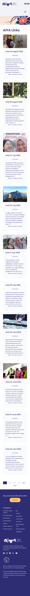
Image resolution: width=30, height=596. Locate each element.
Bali (17, 511)
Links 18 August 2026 (14, 102)
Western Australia (7, 526)
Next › (24, 483)
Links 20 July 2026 (12, 205)
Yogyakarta (19, 531)
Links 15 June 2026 (13, 414)
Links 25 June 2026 (13, 382)
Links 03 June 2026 (13, 449)
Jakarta (18, 513)
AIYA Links (14, 74)
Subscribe (15, 500)
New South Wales (7, 515)
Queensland (6, 518)
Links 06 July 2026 (12, 285)
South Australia (7, 521)
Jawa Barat (19, 516)
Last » (15, 485)
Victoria (5, 523)
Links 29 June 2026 (13, 332)
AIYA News (19, 74)
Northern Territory (7, 529)
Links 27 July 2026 (12, 155)
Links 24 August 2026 (14, 51)
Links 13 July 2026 (12, 252)
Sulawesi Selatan (20, 529)
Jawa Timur (19, 521)
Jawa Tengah (19, 519)
